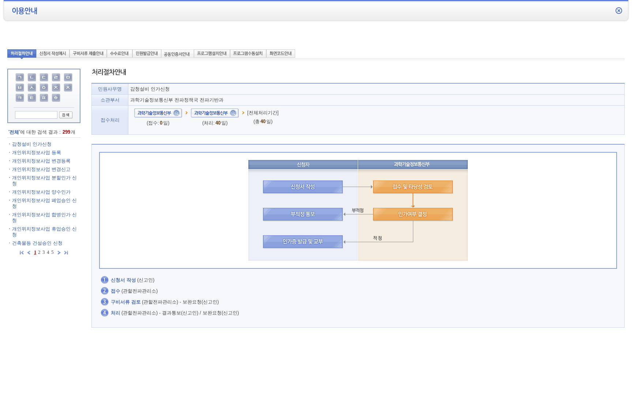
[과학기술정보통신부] (158, 112)
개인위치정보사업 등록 (36, 152)
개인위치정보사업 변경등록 (41, 161)
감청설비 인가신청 (32, 144)
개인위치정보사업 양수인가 (41, 192)
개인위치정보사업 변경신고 (41, 169)
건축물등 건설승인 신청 (37, 243)
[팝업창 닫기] (619, 10)
